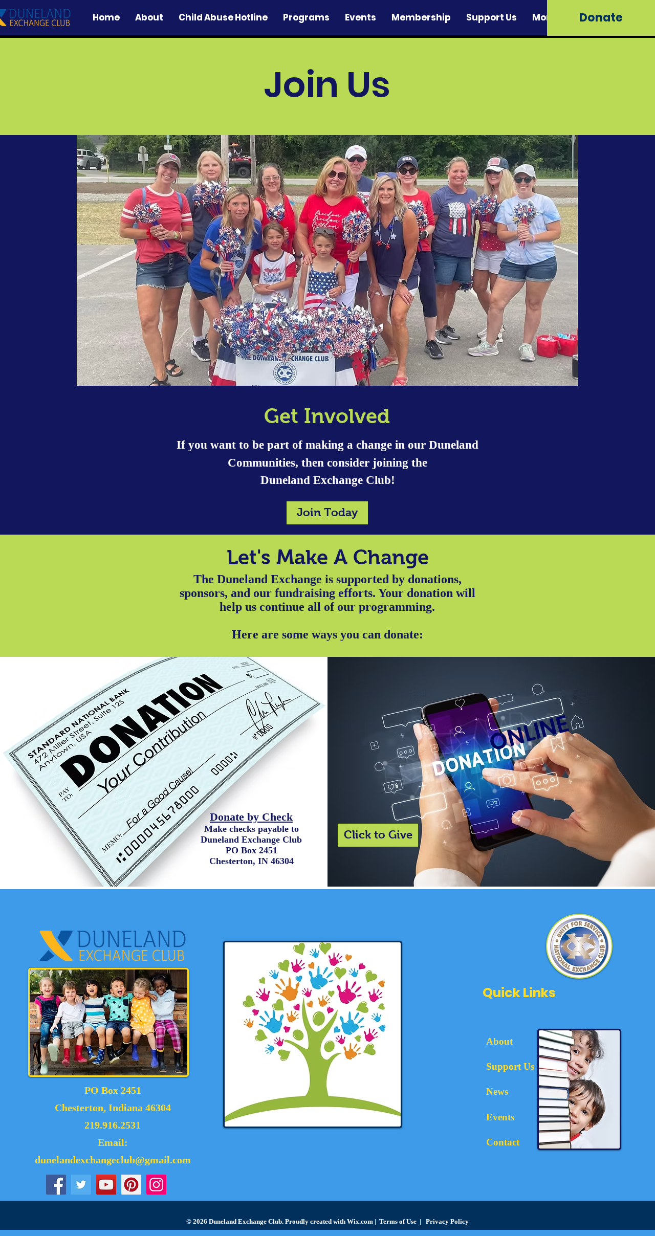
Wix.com (360, 1221)
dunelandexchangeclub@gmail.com (113, 1159)
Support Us (510, 1066)
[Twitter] (81, 1185)
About (499, 1041)
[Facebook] (56, 1185)
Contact (502, 1142)
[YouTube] (106, 1185)
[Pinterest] (131, 1185)
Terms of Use (398, 1221)
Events (500, 1117)
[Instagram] (156, 1185)
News (497, 1091)
